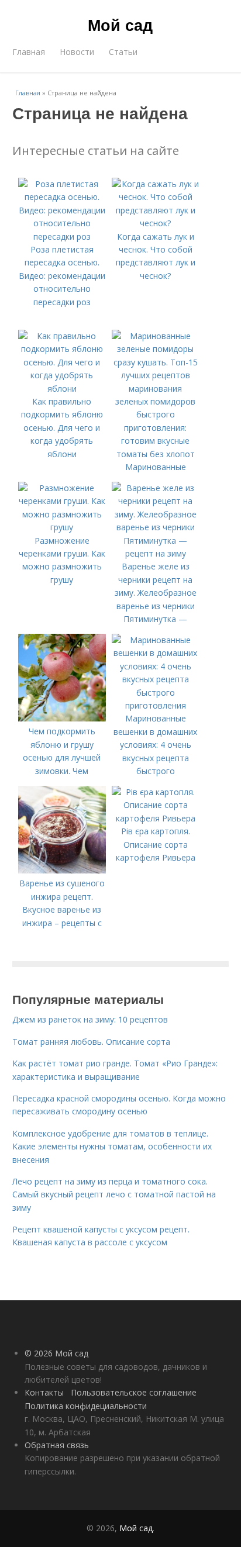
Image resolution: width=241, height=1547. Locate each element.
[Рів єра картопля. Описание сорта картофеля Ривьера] (155, 818)
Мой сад (120, 24)
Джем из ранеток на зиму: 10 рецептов (90, 1019)
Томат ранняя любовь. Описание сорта (91, 1041)
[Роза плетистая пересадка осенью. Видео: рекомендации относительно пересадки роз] (62, 236)
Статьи (123, 51)
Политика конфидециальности (86, 1405)
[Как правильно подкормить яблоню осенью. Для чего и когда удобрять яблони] (62, 388)
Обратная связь (57, 1445)
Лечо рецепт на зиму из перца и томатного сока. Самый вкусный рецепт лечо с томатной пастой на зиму (114, 1194)
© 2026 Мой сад (56, 1353)
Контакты (44, 1392)
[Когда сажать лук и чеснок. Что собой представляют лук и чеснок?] (155, 223)
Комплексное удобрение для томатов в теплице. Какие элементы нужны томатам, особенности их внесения (112, 1146)
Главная (28, 51)
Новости (77, 51)
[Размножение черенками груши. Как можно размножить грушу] (62, 527)
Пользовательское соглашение (134, 1392)
